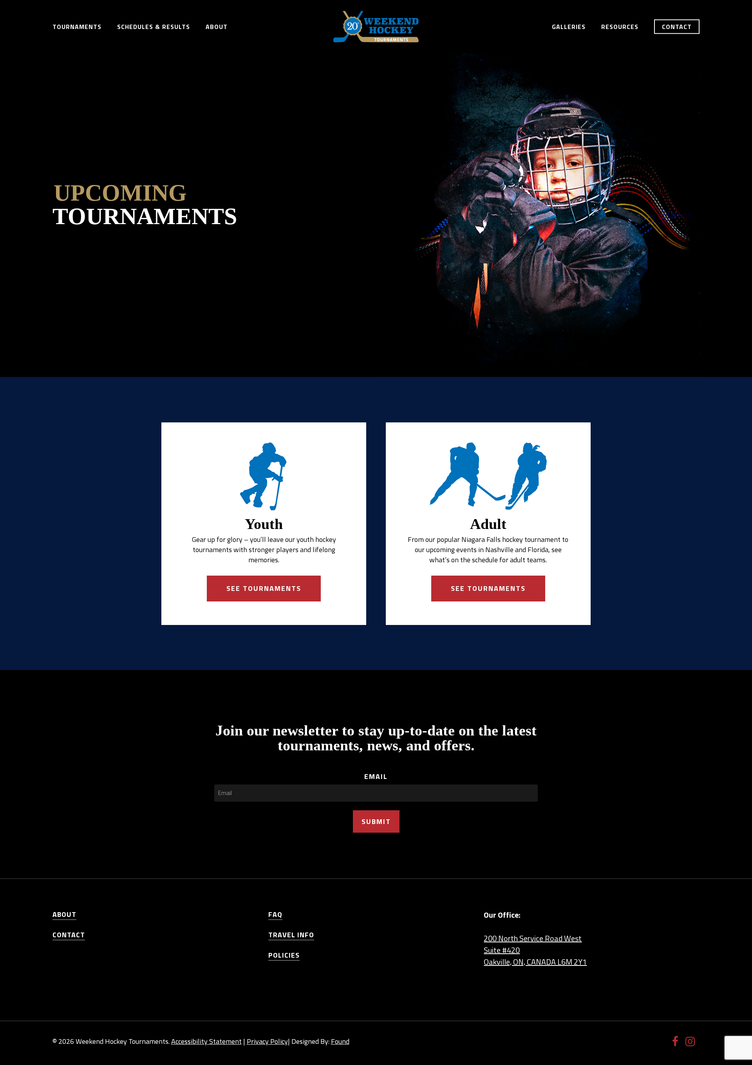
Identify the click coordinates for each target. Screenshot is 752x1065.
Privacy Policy (267, 1041)
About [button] (64, 914)
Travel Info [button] (291, 934)
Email (376, 776)
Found (340, 1041)
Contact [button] (68, 934)
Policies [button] (284, 955)
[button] (264, 588)
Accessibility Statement (206, 1041)
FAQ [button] (275, 914)
